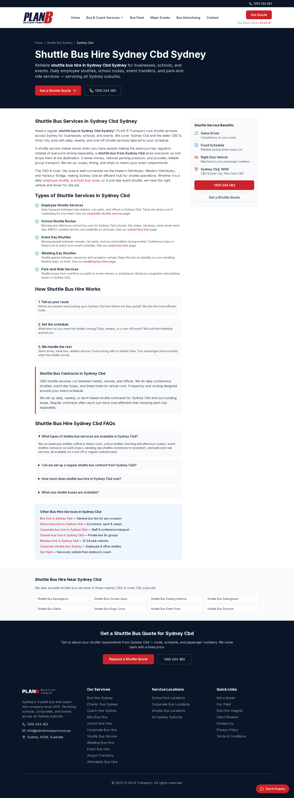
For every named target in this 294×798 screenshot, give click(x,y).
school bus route (87, 180)
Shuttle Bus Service (102, 736)
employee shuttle (56, 180)
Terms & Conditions (231, 736)
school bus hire (138, 229)
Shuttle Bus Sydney (60, 42)
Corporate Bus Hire (102, 730)
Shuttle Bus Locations (168, 711)
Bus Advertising (188, 18)
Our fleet (46, 552)
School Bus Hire (99, 723)
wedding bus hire (95, 261)
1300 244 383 (263, 3)
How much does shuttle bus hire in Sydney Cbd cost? (81, 479)
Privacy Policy (227, 730)
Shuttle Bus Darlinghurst (222, 598)
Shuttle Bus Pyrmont (220, 608)
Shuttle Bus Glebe (49, 608)
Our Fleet (224, 704)
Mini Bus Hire (97, 717)
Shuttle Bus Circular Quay (110, 598)
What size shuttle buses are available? (70, 492)
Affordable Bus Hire (102, 762)
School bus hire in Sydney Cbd (61, 524)
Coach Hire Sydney (102, 711)
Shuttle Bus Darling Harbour (169, 598)
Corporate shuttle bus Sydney (61, 546)
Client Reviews (227, 717)
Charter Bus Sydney (102, 704)
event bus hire (118, 245)
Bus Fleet (137, 18)
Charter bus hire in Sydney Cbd (62, 535)
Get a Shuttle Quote (55, 91)
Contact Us (225, 723)
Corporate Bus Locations (171, 704)
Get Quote (259, 15)
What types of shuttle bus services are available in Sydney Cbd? (90, 436)
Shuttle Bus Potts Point (165, 608)
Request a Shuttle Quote (128, 659)
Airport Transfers (100, 755)
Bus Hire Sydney (100, 698)
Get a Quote (226, 698)
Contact (212, 18)
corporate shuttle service (104, 213)
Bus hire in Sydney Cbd (56, 518)
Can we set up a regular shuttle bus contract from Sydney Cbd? (89, 465)
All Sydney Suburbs (167, 717)
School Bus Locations (168, 698)
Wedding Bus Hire (100, 743)
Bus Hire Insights (229, 711)
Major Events (160, 18)
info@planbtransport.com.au (49, 731)
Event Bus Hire (98, 749)
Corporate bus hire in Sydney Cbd (63, 529)
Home (75, 18)
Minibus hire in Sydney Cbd (59, 540)
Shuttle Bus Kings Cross (109, 608)
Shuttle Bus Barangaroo (53, 598)
